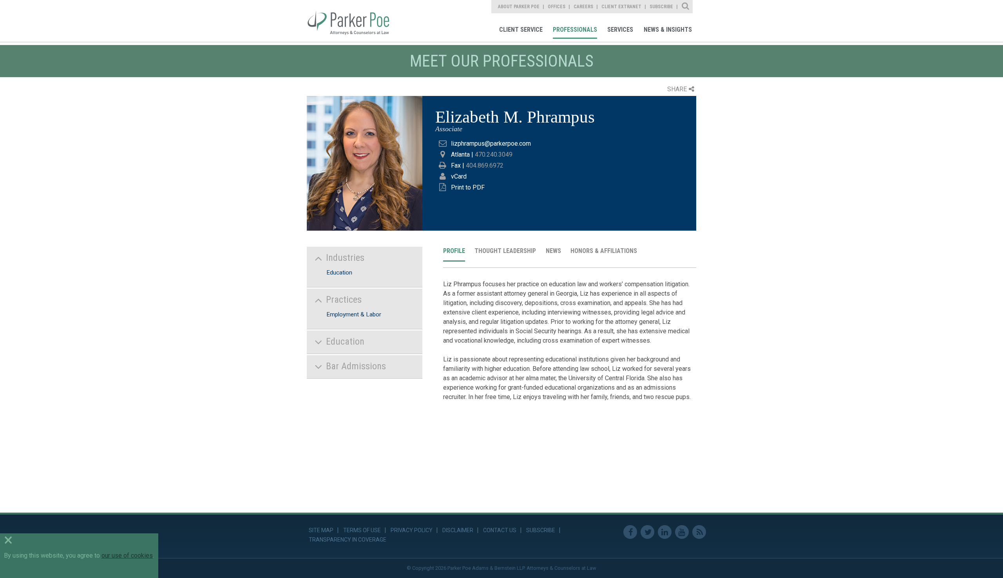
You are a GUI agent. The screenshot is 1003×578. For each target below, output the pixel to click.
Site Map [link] (321, 530)
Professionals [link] (575, 29)
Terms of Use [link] (362, 530)
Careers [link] (583, 6)
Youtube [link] (682, 532)
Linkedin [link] (665, 532)
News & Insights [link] (668, 29)
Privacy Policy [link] (412, 530)
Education (339, 272)
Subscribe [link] (661, 6)
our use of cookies (127, 555)
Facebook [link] (630, 532)
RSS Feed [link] (699, 532)
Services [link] (620, 29)
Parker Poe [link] (353, 21)
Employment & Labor (353, 314)
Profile (454, 251)
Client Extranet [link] (621, 6)
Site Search (686, 6)
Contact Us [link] (499, 530)
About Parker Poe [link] (519, 6)
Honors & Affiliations (603, 251)
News (553, 251)
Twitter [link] (647, 532)
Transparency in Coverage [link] (347, 539)
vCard (459, 176)
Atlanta (460, 154)
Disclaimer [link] (457, 530)
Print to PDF (468, 187)
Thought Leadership (505, 251)
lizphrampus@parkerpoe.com (491, 143)
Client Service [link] (521, 29)
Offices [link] (556, 6)
